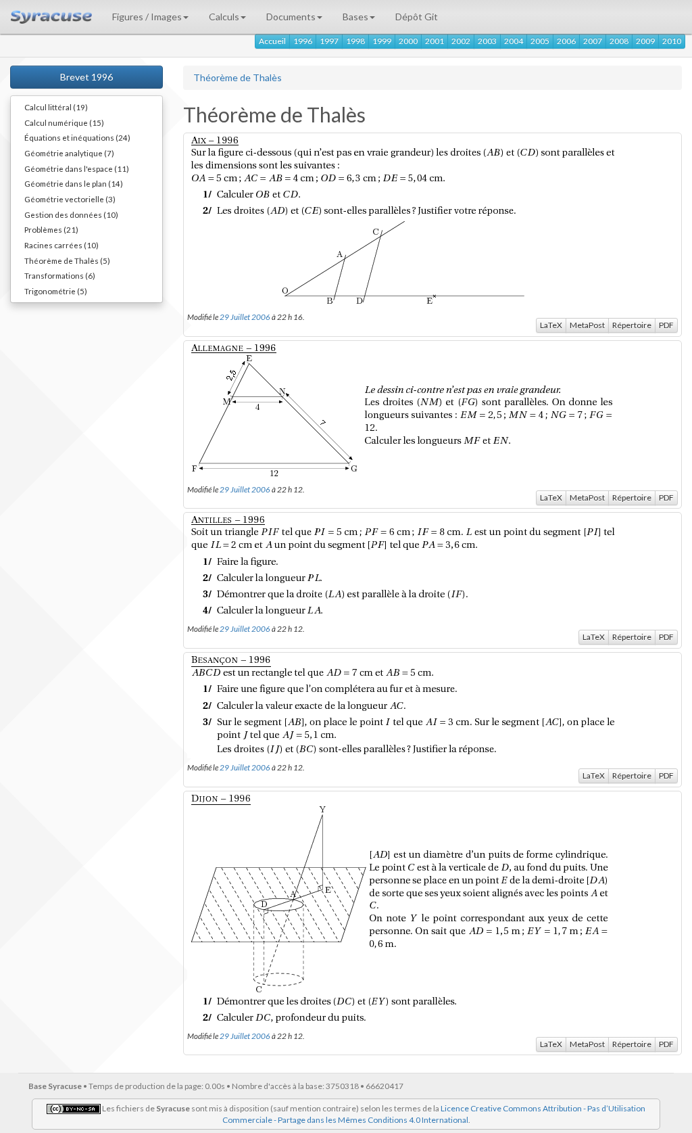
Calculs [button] (224, 16)
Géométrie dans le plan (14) (73, 183)
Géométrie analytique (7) (69, 153)
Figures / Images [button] (147, 16)
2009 (645, 41)
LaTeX (551, 325)
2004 (513, 41)
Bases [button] (355, 16)
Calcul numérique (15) (64, 122)
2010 (671, 41)
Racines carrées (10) (61, 245)
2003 (487, 41)
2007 (592, 41)
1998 (355, 41)
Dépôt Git (416, 16)
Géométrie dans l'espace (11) (76, 168)
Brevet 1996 (86, 77)
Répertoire (631, 325)
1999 (381, 41)
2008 (619, 41)
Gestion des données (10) (71, 214)
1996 (302, 41)
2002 (460, 41)
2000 (408, 41)
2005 (539, 41)
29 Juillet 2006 (245, 316)
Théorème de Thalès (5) (67, 260)
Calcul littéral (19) (56, 107)
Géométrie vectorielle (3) (70, 199)
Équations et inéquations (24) (77, 137)
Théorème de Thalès (237, 77)
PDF (666, 325)
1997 (329, 41)
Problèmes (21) (51, 229)
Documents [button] (291, 16)
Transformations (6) (59, 275)
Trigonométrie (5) (55, 291)
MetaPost (587, 325)
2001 (434, 41)
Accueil (272, 41)
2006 (566, 41)
